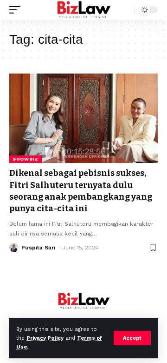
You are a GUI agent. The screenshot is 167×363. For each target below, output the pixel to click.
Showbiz (26, 158)
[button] (132, 338)
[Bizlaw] (83, 10)
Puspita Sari (38, 247)
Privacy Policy (45, 338)
